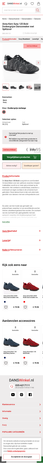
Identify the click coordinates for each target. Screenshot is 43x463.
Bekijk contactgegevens (16, 451)
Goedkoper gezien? (31, 166)
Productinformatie (9, 39)
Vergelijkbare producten (18, 157)
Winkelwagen (39, 4)
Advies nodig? (11, 166)
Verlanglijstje (32, 4)
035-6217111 (22, 385)
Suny (5, 102)
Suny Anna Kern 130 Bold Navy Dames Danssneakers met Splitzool (10, 352)
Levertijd (35, 39)
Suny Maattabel (24, 39)
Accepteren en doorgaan (21, 457)
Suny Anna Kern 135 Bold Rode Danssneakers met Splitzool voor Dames (30, 352)
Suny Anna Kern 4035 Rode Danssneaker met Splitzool (30, 296)
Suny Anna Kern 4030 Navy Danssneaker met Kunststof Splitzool (11, 296)
